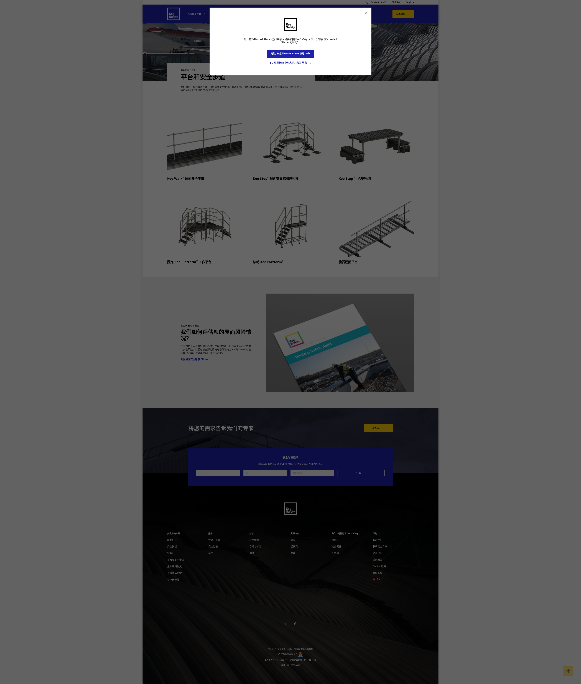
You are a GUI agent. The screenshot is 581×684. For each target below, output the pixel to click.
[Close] (366, 13)
